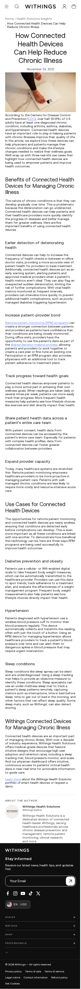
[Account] (62, 6)
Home (9, 18)
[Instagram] (15, 906)
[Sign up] (68, 894)
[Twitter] (38, 906)
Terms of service (54, 984)
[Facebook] (7, 906)
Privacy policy (13, 984)
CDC (31, 117)
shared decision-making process (49, 347)
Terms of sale (33, 984)
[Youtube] (22, 906)
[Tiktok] (30, 906)
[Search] (16, 6)
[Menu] (6, 6)
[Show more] (39, 965)
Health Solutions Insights (34, 18)
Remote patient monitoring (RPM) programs (36, 325)
